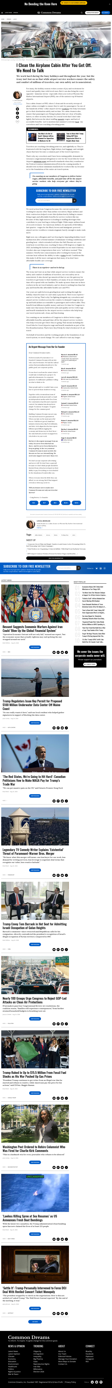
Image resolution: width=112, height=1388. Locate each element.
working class (64, 535)
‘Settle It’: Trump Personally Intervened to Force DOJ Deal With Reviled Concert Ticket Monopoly (34, 1290)
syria (9, 949)
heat (77, 122)
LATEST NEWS (8, 12)
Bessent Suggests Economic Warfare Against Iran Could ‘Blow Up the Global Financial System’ (33, 628)
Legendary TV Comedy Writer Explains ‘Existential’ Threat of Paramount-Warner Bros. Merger (33, 851)
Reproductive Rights (41, 1364)
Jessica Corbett (7, 1014)
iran (9, 652)
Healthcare (12, 1366)
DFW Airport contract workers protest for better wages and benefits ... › (52, 554)
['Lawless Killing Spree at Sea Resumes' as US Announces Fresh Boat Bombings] (35, 1193)
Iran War (36, 1366)
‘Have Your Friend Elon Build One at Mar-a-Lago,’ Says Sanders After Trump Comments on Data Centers (94, 629)
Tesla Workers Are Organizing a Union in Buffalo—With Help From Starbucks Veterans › (56, 550)
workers (65, 109)
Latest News (13, 1351)
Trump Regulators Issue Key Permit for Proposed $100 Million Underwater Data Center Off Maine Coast (32, 705)
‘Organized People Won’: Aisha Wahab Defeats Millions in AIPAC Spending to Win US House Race (93, 623)
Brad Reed (6, 791)
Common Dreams (17, 103)
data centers (11, 727)
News (4, 652)
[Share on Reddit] (17, 117)
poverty (61, 119)
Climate (11, 1356)
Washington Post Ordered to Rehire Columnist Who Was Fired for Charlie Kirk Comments (34, 1148)
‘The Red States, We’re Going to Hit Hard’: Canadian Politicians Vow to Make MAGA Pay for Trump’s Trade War (34, 780)
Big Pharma (38, 1359)
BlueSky (89, 1351)
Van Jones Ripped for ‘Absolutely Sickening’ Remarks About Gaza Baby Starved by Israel (93, 617)
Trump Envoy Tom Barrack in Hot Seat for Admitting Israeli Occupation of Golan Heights (35, 926)
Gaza (35, 1361)
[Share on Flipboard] (17, 113)
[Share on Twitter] (17, 109)
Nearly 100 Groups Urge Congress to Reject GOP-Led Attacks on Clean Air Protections (34, 1000)
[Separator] (17, 121)
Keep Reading (35, 647)
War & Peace (13, 1374)
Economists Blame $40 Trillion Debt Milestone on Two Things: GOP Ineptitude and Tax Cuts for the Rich (93, 588)
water (63, 255)
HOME (2, 19)
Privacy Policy (70, 1382)
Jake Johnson (6, 1304)
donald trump (12, 1097)
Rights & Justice (14, 1371)
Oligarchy (37, 1351)
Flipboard (89, 1356)
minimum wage (40, 161)
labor (15, 19)
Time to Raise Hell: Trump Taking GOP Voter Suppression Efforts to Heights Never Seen (74, 137)
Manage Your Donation (67, 1359)
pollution (10, 1023)
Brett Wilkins (6, 643)
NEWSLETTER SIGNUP (93, 12)
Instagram (90, 1359)
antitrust (10, 1313)
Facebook (89, 1354)
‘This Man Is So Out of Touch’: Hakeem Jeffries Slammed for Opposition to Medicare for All (46, 137)
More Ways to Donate (67, 1361)
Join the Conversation (56, 558)
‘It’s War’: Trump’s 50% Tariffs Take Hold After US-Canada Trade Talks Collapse (93, 640)
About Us (62, 1351)
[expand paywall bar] (109, 4)
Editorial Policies (64, 1356)
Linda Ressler (18, 100)
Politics (11, 1369)
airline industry (38, 535)
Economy (12, 1359)
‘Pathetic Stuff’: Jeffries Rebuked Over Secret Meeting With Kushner (93, 599)
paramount (11, 875)
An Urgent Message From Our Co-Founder (47, 346)
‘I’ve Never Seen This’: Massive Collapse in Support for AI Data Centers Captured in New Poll (94, 593)
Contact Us (62, 1364)
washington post (13, 1167)
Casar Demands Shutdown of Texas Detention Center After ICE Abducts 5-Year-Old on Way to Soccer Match (93, 605)
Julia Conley (6, 718)
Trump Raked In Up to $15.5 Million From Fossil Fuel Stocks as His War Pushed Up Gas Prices (34, 1074)
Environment (13, 1364)
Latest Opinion (14, 1354)
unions (55, 535)
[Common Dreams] (49, 12)
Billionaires (37, 1369)
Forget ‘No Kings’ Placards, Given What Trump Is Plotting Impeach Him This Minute (93, 634)
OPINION (15, 12)
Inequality (37, 1356)
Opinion (9, 19)
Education (12, 1361)
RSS (87, 1361)
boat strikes (11, 1238)
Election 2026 (38, 1371)
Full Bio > (40, 528)
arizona (48, 535)
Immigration (38, 1354)
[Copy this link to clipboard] (66, 652)
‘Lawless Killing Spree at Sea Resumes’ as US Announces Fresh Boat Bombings (30, 1218)
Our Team (62, 1354)
